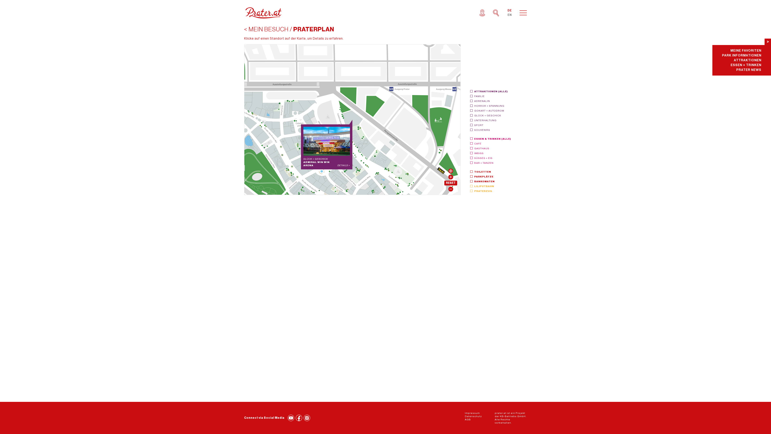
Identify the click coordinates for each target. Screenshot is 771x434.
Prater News (748, 70)
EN (510, 15)
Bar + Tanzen (484, 163)
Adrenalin (482, 101)
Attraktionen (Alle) (491, 91)
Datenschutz (473, 416)
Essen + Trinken (746, 65)
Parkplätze (484, 176)
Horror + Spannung (489, 106)
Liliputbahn (484, 186)
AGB (468, 419)
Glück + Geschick (487, 115)
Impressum (472, 413)
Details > (344, 165)
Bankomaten (484, 181)
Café (477, 143)
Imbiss (479, 153)
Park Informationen (741, 55)
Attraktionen (747, 60)
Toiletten (482, 172)
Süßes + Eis (483, 158)
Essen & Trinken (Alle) (492, 139)
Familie (479, 96)
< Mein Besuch (266, 29)
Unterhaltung (485, 120)
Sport (478, 125)
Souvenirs (482, 130)
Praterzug (483, 191)
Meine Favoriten (745, 50)
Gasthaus (481, 148)
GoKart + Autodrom (489, 111)
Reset (451, 183)
